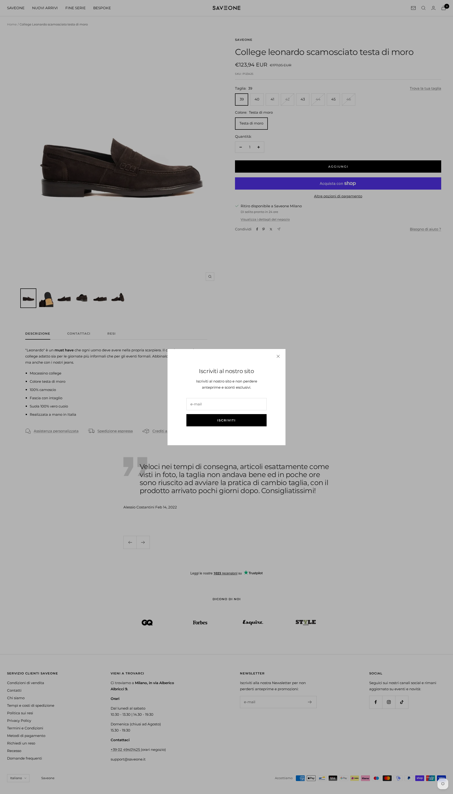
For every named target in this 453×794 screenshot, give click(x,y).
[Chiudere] (278, 356)
